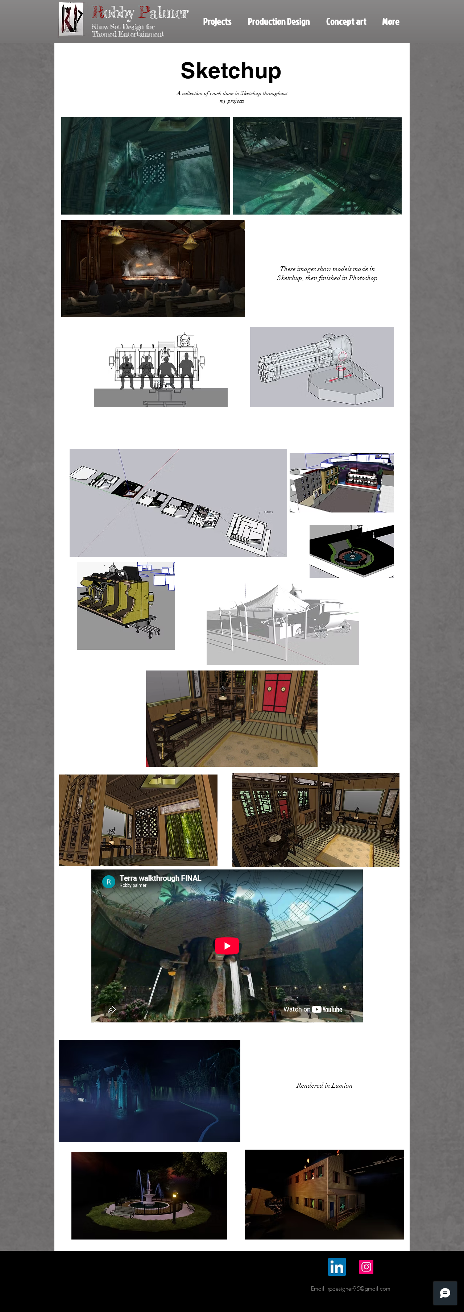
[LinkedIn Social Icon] (337, 1267)
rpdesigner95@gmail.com (359, 1288)
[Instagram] (366, 1267)
